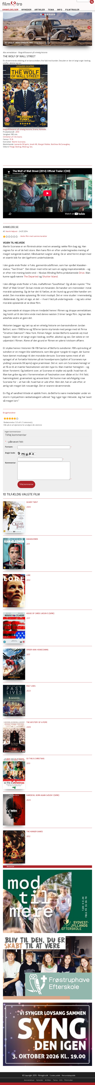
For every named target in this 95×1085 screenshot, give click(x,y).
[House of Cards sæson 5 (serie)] (14, 613)
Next (89, 27)
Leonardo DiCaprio (21, 144)
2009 (28, 727)
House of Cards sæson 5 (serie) (40, 613)
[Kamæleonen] (14, 539)
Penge (12, 147)
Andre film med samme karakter (33, 236)
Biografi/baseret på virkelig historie (17, 129)
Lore (28, 575)
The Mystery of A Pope (36, 722)
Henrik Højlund (11, 231)
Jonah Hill (33, 144)
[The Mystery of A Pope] (14, 722)
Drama (35, 129)
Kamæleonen (32, 539)
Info (59, 9)
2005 (28, 507)
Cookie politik (55, 1075)
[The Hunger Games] (14, 831)
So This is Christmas (35, 758)
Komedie (42, 129)
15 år (11, 139)
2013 (17, 132)
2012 (28, 580)
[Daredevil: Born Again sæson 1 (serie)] (14, 795)
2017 (28, 618)
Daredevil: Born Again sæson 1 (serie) (42, 795)
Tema (51, 9)
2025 (28, 800)
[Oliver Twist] (14, 502)
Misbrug (25, 147)
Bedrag (18, 147)
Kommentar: (10, 463)
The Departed (31, 276)
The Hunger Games (34, 831)
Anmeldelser (10, 9)
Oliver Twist (32, 502)
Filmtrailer (72, 9)
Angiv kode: (10, 453)
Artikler (40, 9)
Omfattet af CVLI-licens (12, 137)
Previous (6, 27)
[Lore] (14, 575)
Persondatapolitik (68, 1075)
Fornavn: (9, 447)
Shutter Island (50, 276)
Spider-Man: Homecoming (37, 650)
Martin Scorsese (18, 142)
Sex (31, 147)
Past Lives (31, 686)
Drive (81, 272)
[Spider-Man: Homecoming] (14, 650)
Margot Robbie (44, 144)
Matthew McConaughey (60, 144)
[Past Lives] (14, 686)
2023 (28, 691)
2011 (28, 544)
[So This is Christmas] (14, 758)
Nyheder (26, 9)
